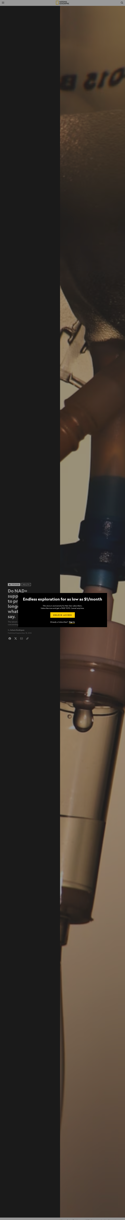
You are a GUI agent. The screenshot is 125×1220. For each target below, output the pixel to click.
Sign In (72, 622)
